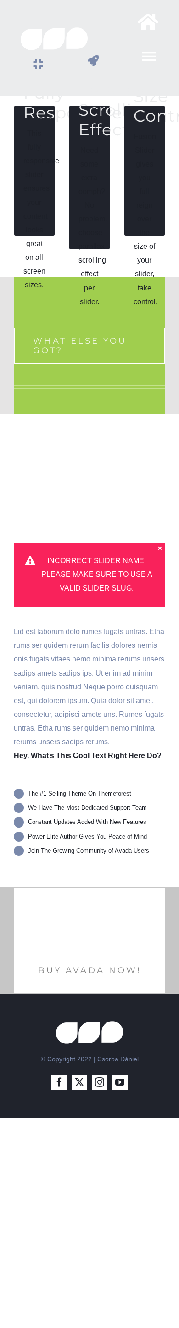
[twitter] (79, 1082)
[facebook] (59, 1082)
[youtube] (120, 1082)
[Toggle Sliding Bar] (143, 22)
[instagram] (99, 1082)
